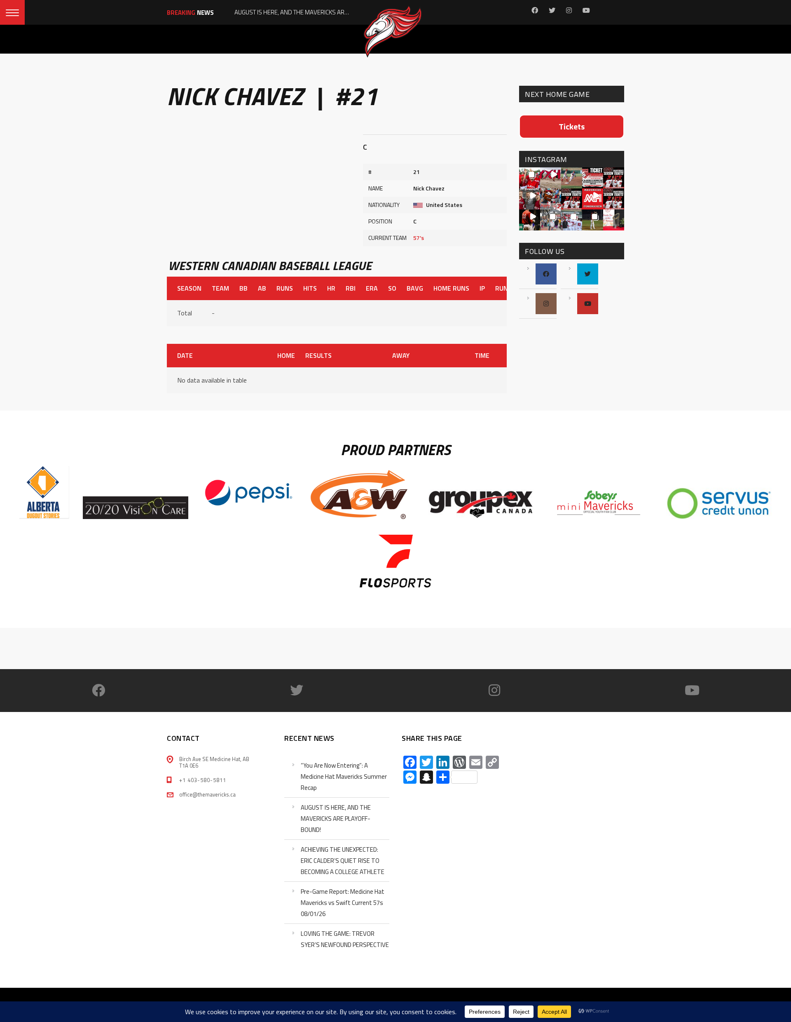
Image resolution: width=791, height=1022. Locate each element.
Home (286, 355)
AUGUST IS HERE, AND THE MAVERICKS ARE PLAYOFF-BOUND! (336, 818)
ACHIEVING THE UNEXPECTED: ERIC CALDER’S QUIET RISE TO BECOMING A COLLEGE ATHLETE (342, 860)
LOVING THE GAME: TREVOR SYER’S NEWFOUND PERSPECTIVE (345, 939)
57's (418, 237)
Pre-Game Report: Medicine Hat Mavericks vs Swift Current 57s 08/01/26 (342, 903)
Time (482, 355)
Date (185, 355)
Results (318, 355)
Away (401, 355)
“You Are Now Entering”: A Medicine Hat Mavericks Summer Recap (344, 776)
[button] (529, 177)
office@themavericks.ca (207, 794)
